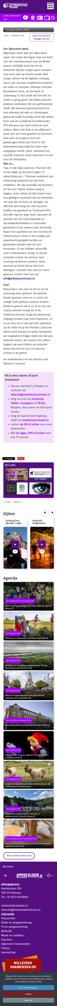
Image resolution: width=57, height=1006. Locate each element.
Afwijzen (28, 994)
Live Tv (46, 17)
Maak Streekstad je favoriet (42, 37)
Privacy (5, 948)
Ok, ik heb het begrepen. (28, 987)
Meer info (28, 1000)
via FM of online (29, 424)
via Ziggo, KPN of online (30, 433)
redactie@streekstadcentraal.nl (30, 394)
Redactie (6, 931)
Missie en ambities (12, 935)
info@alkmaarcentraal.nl (19, 278)
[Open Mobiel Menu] (50, 6)
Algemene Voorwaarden (15, 943)
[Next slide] (53, 875)
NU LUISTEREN (39, 17)
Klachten (6, 939)
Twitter (15, 403)
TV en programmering (14, 926)
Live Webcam (32, 17)
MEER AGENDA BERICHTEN (19, 855)
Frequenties (8, 918)
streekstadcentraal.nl (35, 420)
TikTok (41, 403)
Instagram (26, 403)
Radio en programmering (16, 922)
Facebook (38, 399)
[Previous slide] (3, 875)
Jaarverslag (8, 952)
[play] (25, 17)
